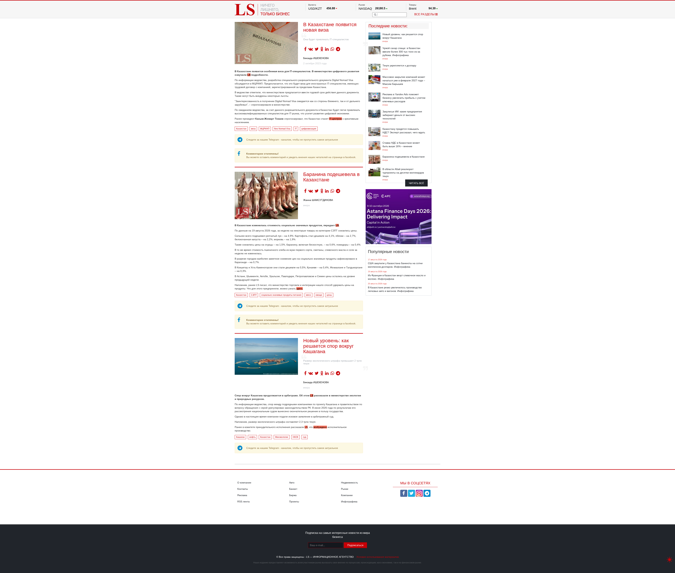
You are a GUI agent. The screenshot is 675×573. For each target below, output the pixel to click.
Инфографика (349, 501)
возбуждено (320, 427)
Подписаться (355, 545)
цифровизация (308, 128)
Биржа (293, 495)
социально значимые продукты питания (281, 295)
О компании (244, 482)
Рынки (344, 488)
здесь (299, 288)
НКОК (295, 437)
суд (304, 437)
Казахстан (241, 128)
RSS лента (243, 501)
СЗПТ (254, 295)
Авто (291, 482)
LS (248, 74)
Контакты (242, 488)
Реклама (242, 495)
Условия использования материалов (377, 556)
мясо (308, 295)
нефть (252, 437)
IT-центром (335, 118)
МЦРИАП (264, 128)
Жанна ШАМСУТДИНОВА (318, 200)
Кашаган (240, 437)
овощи (319, 295)
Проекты (294, 501)
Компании (347, 495)
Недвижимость (349, 482)
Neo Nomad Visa (282, 128)
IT (296, 128)
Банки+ (293, 488)
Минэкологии (281, 437)
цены (329, 295)
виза (253, 128)
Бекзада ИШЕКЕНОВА (316, 58)
